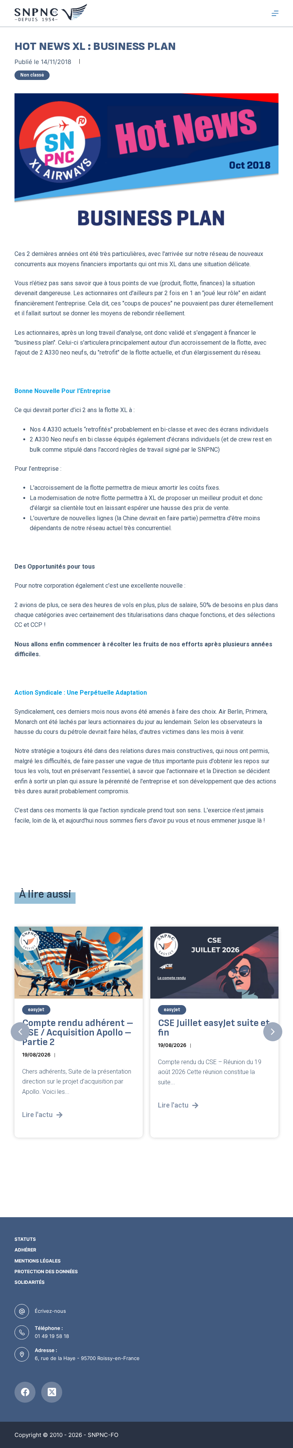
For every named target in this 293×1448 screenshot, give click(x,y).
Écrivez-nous (50, 1311)
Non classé (32, 75)
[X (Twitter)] (51, 1392)
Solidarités (29, 1282)
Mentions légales (37, 1261)
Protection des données (46, 1271)
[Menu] (275, 13)
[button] (20, 1031)
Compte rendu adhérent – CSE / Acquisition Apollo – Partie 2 (77, 1032)
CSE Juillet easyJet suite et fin (214, 1028)
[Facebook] (24, 1392)
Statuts (25, 1239)
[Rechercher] (261, 13)
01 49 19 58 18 (52, 1336)
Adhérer (25, 1250)
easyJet (36, 1010)
